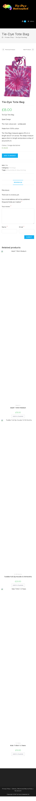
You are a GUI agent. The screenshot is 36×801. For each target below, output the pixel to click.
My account (18, 790)
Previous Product (10, 49)
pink (7, 170)
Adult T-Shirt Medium (18, 408)
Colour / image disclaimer (11, 145)
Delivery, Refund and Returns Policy (22, 788)
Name (4, 227)
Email (21, 227)
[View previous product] (3, 49)
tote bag (23, 170)
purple (12, 170)
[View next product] (32, 49)
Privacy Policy (6, 788)
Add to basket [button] (18, 416)
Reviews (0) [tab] (18, 182)
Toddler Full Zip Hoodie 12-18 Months (18, 577)
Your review (6, 206)
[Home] (2, 37)
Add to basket (10, 155)
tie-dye (17, 170)
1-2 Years (18, 743)
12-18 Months (18, 574)
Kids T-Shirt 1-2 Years (18, 745)
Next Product (27, 49)
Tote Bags (12, 168)
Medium (18, 405)
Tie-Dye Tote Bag (21, 37)
